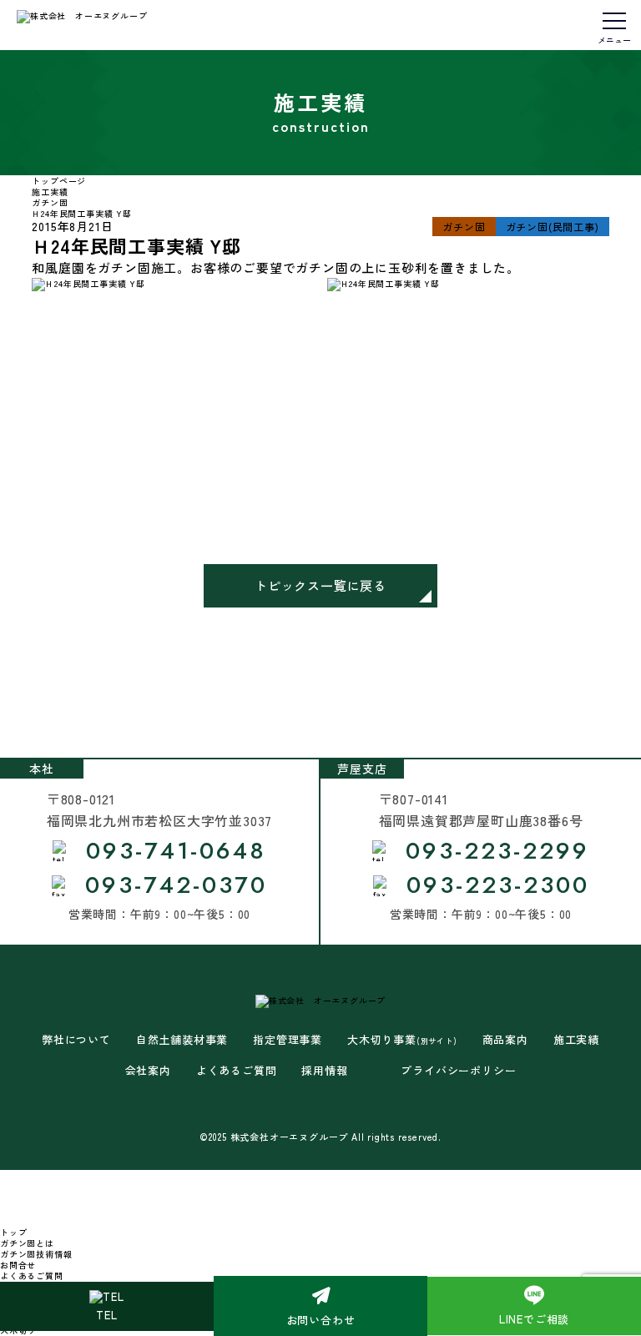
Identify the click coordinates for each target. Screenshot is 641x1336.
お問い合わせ (321, 1320)
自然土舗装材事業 (182, 1040)
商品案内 (505, 1040)
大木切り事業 (402, 1040)
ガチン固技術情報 (36, 1254)
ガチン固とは (27, 1243)
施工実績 (576, 1040)
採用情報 (324, 1071)
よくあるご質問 (236, 1071)
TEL (106, 1315)
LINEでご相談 (534, 1319)
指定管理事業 (287, 1040)
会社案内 (148, 1071)
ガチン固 (463, 226)
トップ (13, 1232)
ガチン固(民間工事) (552, 226)
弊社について (76, 1040)
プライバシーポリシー (458, 1071)
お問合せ (18, 1264)
